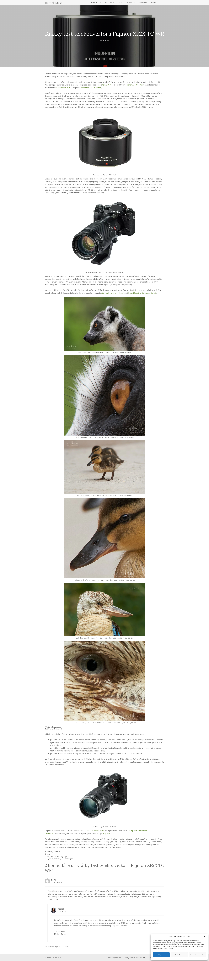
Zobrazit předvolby (197, 955)
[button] (205, 936)
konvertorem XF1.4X (64, 87)
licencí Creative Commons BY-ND (142, 293)
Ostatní (49, 852)
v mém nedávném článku (90, 87)
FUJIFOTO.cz (108, 833)
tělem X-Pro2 (108, 85)
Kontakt (143, 3)
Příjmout (161, 955)
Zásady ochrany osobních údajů (135, 958)
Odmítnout (179, 955)
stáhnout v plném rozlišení (112, 293)
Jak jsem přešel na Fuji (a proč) (58, 856)
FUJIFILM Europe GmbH (94, 830)
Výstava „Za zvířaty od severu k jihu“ (60, 859)
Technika (56, 852)
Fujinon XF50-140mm (135, 85)
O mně (129, 3)
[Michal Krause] (54, 2)
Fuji (48, 854)
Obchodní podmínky (114, 958)
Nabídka (108, 3)
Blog (121, 3)
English (153, 2)
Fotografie (93, 3)
